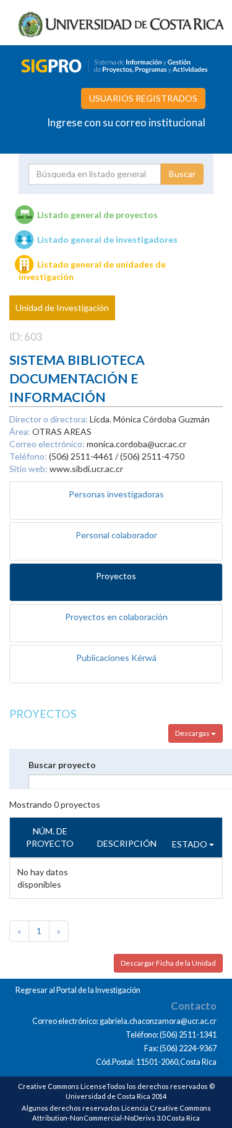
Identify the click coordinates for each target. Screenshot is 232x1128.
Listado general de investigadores (107, 239)
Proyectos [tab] (116, 576)
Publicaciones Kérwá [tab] (116, 657)
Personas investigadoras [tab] (116, 494)
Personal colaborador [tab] (116, 535)
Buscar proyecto (62, 764)
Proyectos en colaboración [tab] (116, 616)
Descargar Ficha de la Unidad (168, 963)
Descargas (193, 733)
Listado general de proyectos (97, 214)
